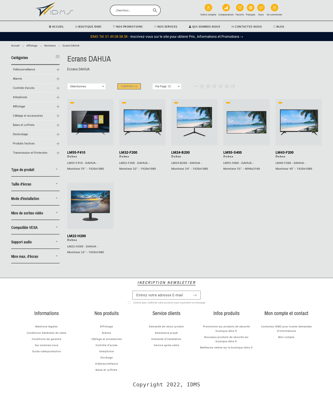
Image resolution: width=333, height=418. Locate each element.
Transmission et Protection (30, 152)
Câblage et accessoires (28, 115)
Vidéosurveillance (24, 69)
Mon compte (286, 337)
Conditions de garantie (46, 339)
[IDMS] (54, 10)
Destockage (20, 134)
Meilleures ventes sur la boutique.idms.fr (226, 347)
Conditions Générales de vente (46, 332)
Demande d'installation (166, 339)
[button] (57, 169)
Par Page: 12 (163, 86)
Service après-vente (166, 345)
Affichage (19, 106)
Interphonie (20, 97)
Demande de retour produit (166, 326)
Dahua (72, 156)
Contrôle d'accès (23, 88)
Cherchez (156, 10)
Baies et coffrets (23, 125)
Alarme (17, 78)
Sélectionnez (78, 86)
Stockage (106, 357)
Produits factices (24, 143)
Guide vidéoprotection (46, 351)
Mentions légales (46, 326)
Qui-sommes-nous (46, 345)
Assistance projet (166, 332)
